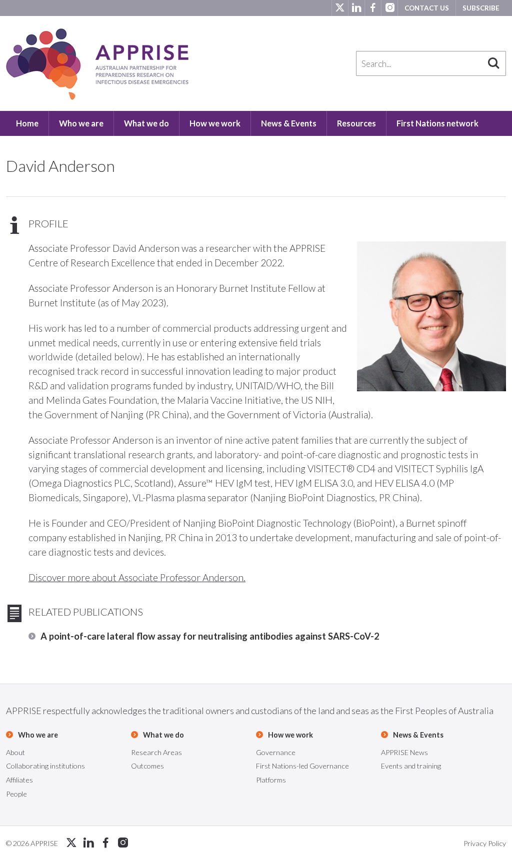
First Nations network (437, 123)
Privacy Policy (485, 843)
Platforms (271, 780)
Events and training (411, 766)
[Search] (493, 63)
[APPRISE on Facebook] (372, 8)
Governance (276, 752)
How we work (215, 123)
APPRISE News (404, 752)
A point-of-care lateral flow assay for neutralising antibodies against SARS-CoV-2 (210, 636)
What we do (146, 123)
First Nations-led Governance (302, 766)
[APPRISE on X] (340, 8)
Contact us (426, 8)
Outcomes (147, 766)
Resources (356, 123)
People (16, 794)
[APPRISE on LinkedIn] (356, 8)
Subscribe (481, 8)
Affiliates (19, 780)
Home (27, 123)
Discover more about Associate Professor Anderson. (137, 577)
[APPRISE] (97, 64)
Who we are (81, 123)
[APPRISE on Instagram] (389, 8)
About (15, 752)
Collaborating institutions (45, 766)
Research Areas (156, 752)
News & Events (288, 123)
